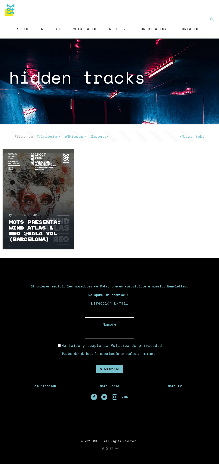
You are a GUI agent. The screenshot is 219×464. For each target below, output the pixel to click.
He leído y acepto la (111, 345)
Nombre (110, 324)
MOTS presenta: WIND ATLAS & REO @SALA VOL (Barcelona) (35, 231)
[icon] (116, 448)
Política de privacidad (136, 345)
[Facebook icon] (102, 448)
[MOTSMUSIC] (10, 9)
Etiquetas (76, 136)
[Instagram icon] (111, 448)
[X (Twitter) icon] (107, 448)
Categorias (49, 136)
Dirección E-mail (109, 303)
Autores (100, 136)
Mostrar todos (193, 136)
